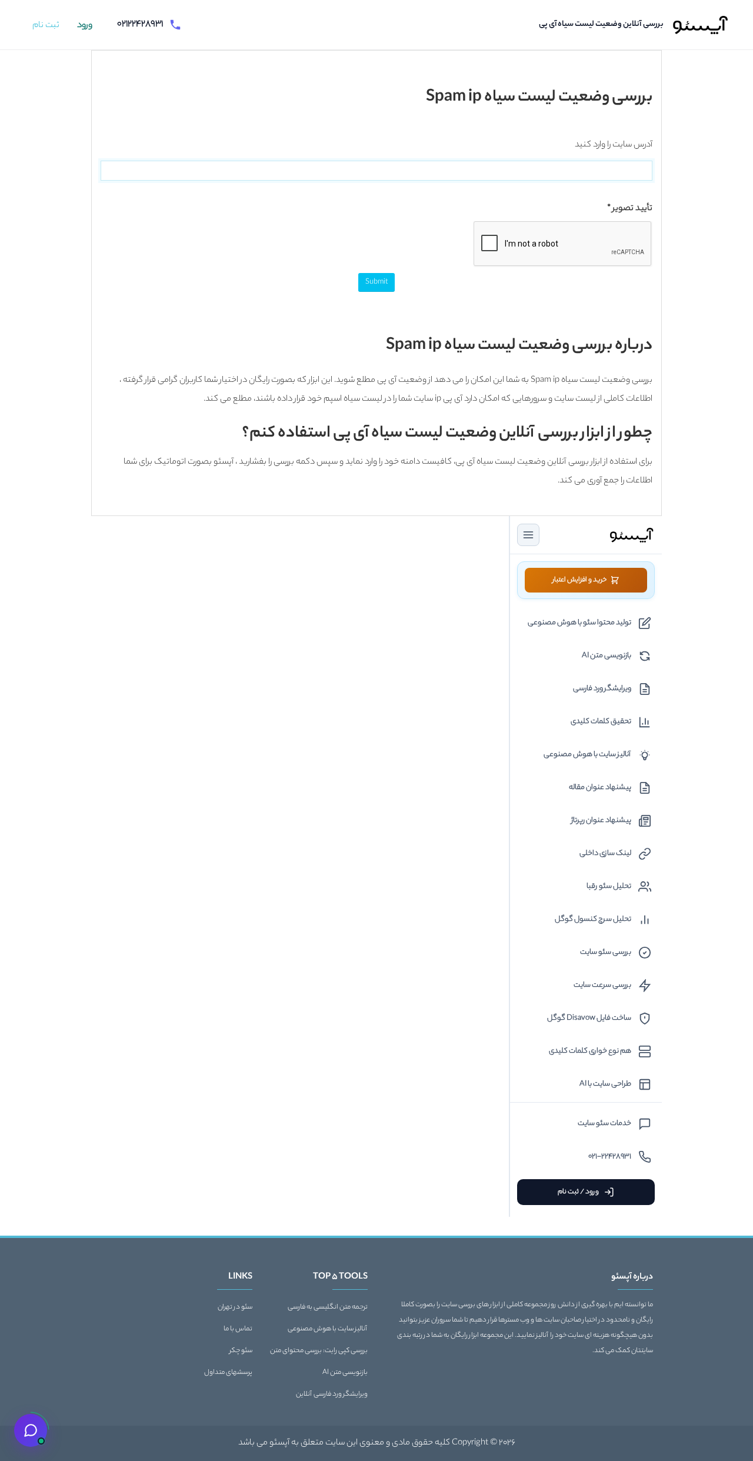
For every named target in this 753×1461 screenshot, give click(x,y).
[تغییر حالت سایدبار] (528, 535)
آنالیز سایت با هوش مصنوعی (328, 1329)
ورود (84, 26)
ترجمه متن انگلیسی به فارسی (328, 1307)
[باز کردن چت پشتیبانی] (30, 1430)
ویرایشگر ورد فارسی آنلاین (332, 1394)
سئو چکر (240, 1351)
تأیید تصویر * (629, 209)
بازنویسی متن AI (345, 1373)
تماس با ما (238, 1329)
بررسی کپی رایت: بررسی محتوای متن (319, 1351)
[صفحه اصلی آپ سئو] (700, 24)
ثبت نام (45, 26)
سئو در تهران (235, 1307)
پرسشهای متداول (228, 1373)
